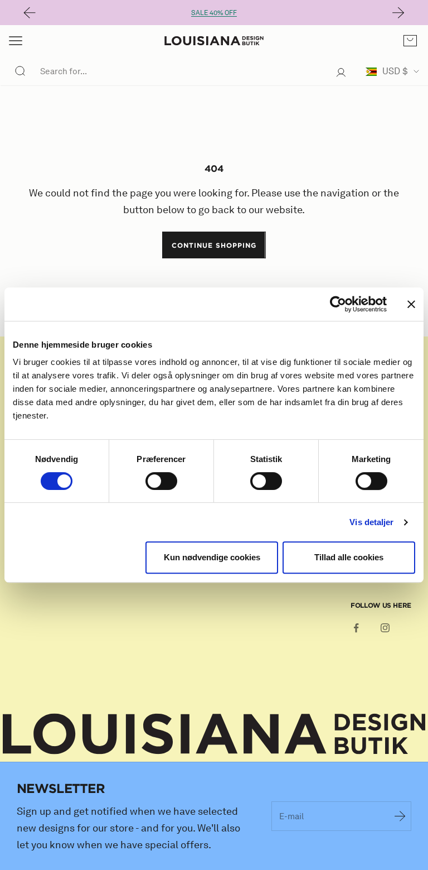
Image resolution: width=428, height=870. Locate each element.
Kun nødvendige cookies (212, 557)
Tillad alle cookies (348, 557)
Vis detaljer (371, 522)
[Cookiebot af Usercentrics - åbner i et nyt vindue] (338, 304)
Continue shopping (214, 245)
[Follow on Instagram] (385, 627)
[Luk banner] (411, 304)
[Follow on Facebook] (356, 627)
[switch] (161, 481)
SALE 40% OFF (214, 12)
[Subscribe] (400, 815)
